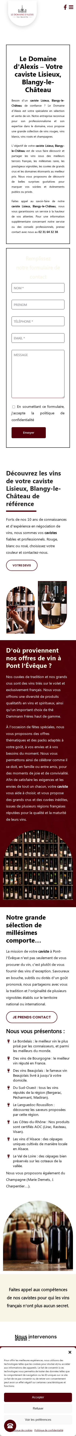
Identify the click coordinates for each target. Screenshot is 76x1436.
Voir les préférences (38, 1419)
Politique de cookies (21, 1430)
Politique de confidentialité (48, 1430)
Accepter (38, 1397)
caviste (34, 100)
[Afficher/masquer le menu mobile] (71, 7)
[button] (70, 1352)
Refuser (38, 1408)
